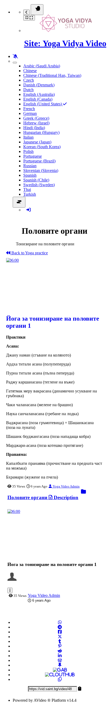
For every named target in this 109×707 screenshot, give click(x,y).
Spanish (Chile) (36, 180)
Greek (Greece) (36, 118)
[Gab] (60, 670)
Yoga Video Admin (66, 486)
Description (65, 497)
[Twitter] (60, 636)
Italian (28, 137)
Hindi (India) (34, 127)
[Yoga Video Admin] (13, 580)
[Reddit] (60, 651)
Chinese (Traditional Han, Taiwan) (52, 75)
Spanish (30, 175)
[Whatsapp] (60, 622)
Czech (28, 80)
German (30, 113)
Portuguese (32, 156)
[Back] (26, 12)
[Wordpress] (60, 660)
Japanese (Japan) (37, 142)
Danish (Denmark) (38, 85)
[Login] (28, 210)
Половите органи (28, 497)
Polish (28, 151)
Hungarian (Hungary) (41, 132)
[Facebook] (60, 632)
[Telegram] (60, 627)
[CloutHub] (60, 674)
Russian (30, 165)
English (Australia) (39, 94)
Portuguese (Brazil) (39, 161)
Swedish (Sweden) (39, 184)
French (29, 108)
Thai (27, 189)
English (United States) (43, 104)
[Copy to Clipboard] (60, 679)
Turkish (29, 194)
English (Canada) (37, 99)
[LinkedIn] (60, 655)
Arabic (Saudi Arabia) (41, 66)
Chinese (30, 70)
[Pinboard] (59, 665)
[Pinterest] (59, 646)
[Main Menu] (37, 9)
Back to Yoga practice (29, 253)
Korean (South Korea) (42, 146)
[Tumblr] (59, 641)
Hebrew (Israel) (36, 123)
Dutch (28, 89)
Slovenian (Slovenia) (40, 170)
